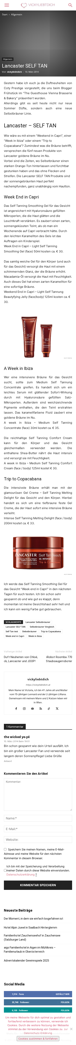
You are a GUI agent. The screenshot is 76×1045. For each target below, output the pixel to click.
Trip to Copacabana (51, 631)
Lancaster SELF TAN (16, 626)
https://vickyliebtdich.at (38, 684)
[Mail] (34, 709)
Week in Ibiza (35, 636)
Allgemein (16, 14)
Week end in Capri (15, 636)
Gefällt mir (62, 994)
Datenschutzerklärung (20, 874)
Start (4, 14)
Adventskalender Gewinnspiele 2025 (26, 960)
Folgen (65, 1002)
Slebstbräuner (29, 631)
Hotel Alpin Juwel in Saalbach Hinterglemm (30, 927)
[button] (6, 5)
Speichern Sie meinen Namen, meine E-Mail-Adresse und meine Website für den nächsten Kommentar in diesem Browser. (34, 854)
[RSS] (42, 709)
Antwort (8, 761)
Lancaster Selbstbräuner (38, 622)
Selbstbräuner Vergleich (42, 626)
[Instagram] (26, 709)
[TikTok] (50, 709)
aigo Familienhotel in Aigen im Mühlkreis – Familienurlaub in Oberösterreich (30, 949)
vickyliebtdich (14, 71)
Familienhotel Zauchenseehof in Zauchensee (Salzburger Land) (32, 937)
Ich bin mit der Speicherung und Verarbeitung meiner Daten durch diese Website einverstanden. (38, 870)
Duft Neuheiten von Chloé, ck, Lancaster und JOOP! (21, 659)
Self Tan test (12, 631)
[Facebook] (17, 709)
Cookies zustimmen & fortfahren (38, 1038)
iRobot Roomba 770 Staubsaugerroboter (59, 659)
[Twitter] (58, 709)
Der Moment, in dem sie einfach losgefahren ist (33, 918)
